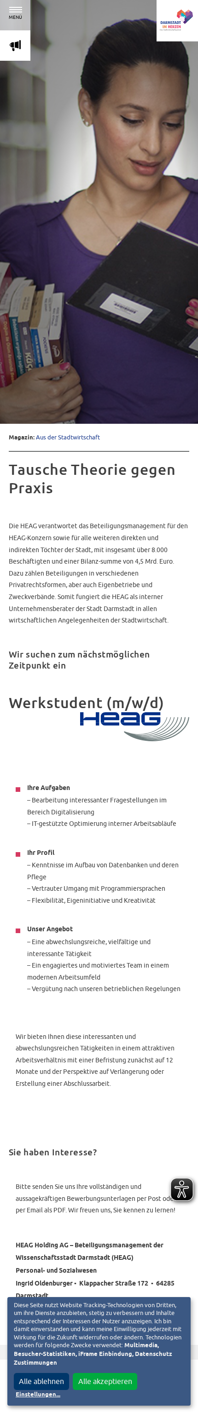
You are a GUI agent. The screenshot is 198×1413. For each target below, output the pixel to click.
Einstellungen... (38, 1395)
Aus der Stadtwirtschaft (68, 437)
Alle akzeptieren (105, 1381)
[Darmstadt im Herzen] (177, 20)
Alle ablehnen (41, 1381)
